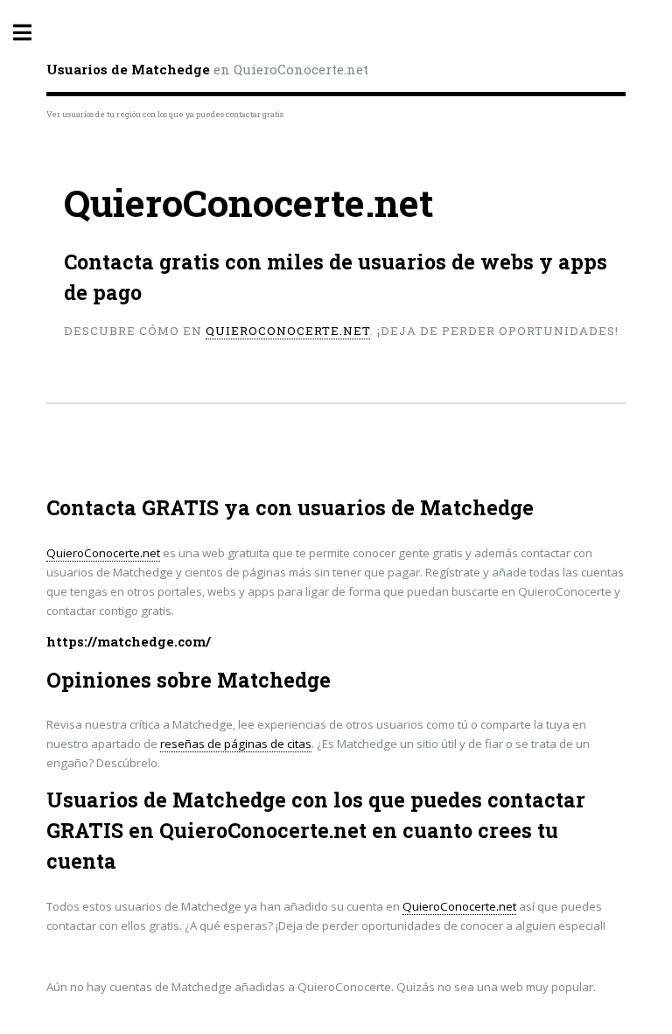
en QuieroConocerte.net (207, 69)
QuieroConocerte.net (288, 331)
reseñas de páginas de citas (236, 743)
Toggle (31, 33)
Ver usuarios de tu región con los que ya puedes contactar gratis (165, 114)
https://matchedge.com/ (128, 641)
